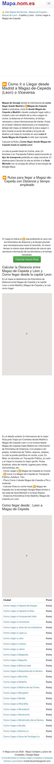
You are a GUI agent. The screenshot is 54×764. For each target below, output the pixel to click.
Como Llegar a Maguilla (15, 660)
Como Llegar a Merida (14, 698)
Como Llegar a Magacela (15, 654)
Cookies (37, 757)
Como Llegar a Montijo (14, 725)
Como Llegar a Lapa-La (15, 632)
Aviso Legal (26, 757)
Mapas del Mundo (18, 12)
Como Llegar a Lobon (14, 649)
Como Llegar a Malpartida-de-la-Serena (22, 671)
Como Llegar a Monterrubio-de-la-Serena (23, 720)
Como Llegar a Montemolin (16, 714)
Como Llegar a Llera (13, 638)
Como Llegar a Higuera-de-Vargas (20, 605)
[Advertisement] (27, 46)
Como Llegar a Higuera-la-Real (18, 610)
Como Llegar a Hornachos (16, 621)
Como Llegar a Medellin (15, 681)
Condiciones (10, 757)
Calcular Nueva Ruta (27, 259)
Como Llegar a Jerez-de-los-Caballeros (22, 627)
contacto (18, 760)
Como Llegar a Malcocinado (17, 665)
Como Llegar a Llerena (14, 643)
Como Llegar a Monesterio (16, 709)
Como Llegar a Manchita (15, 676)
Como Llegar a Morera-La (16, 731)
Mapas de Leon (9, 15)
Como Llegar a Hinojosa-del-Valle (20, 616)
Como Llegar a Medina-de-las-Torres (21, 687)
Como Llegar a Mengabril (15, 692)
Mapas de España (38, 12)
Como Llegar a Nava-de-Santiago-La (21, 736)
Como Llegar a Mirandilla (15, 703)
